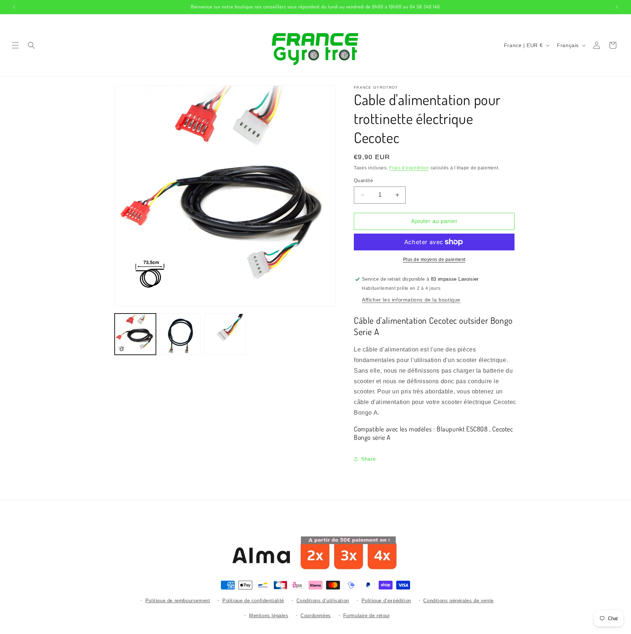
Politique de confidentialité (253, 600)
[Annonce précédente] (14, 7)
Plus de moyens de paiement (434, 259)
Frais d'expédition (409, 167)
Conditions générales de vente (458, 600)
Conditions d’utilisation (323, 600)
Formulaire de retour (366, 615)
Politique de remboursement (177, 600)
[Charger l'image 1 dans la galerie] (135, 334)
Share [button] (368, 459)
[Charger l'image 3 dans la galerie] (225, 334)
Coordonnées (316, 615)
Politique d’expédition (386, 600)
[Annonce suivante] (617, 7)
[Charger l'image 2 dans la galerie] (180, 334)
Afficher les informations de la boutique (411, 300)
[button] (15, 45)
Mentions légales (268, 615)
